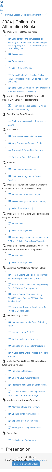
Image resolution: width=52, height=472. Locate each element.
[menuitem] (1, 6)
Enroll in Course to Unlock (26, 463)
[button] (1, 2)
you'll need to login (37, 459)
